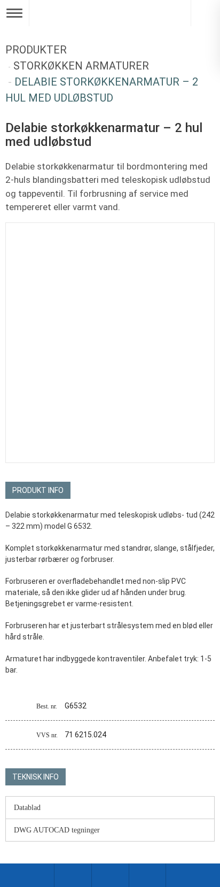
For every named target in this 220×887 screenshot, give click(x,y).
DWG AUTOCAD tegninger (57, 830)
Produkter (36, 49)
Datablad (27, 808)
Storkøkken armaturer (81, 65)
